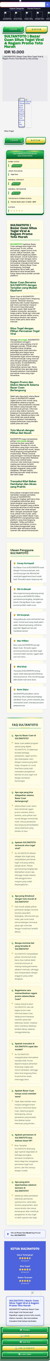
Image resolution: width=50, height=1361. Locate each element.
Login (13, 29)
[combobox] (22, 4)
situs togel (22, 340)
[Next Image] (46, 79)
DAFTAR (36, 140)
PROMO (26, 1330)
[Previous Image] (4, 79)
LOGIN (14, 140)
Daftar (37, 29)
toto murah (21, 441)
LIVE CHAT (26, 1355)
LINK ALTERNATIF (26, 1349)
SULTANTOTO (16, 244)
